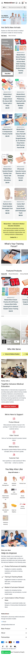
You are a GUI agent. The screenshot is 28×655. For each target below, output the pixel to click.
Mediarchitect (7, 201)
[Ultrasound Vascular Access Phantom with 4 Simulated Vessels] (20, 159)
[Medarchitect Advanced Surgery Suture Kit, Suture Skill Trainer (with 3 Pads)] (7, 84)
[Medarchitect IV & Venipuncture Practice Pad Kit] (7, 119)
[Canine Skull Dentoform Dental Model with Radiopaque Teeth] (20, 194)
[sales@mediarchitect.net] (16, 3)
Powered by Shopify (18, 652)
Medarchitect (20, 52)
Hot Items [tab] (4, 35)
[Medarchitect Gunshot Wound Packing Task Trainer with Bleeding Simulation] (7, 159)
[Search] (25, 7)
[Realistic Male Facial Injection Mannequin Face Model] (7, 194)
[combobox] (14, 7)
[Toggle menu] (2, 3)
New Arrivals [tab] (12, 35)
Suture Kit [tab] (4, 274)
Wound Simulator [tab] (13, 274)
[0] (23, 3)
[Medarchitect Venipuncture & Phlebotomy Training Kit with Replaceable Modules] (20, 84)
